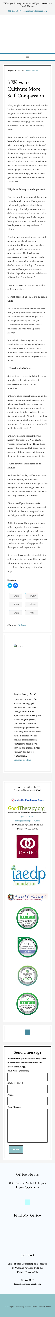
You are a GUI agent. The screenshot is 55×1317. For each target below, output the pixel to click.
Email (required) (15, 1082)
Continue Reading (22, 760)
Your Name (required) (18, 1070)
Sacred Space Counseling (28, 33)
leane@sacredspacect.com (35, 11)
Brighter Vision (30, 1306)
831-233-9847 (15, 11)
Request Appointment (27, 1187)
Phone (10, 1095)
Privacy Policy (45, 1306)
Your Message (14, 1107)
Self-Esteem (22, 625)
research (32, 197)
